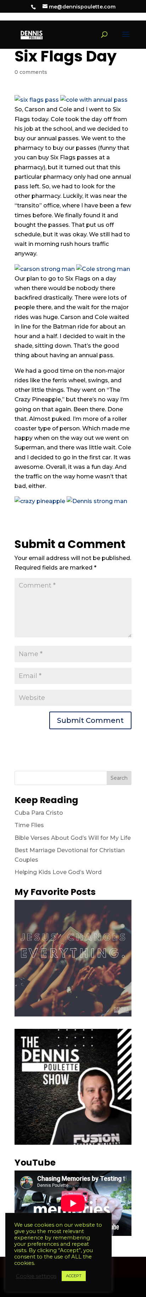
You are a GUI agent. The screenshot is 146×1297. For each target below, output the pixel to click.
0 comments (31, 72)
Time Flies (29, 825)
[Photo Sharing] (37, 99)
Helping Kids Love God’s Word (58, 872)
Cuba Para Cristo (39, 812)
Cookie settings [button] (36, 1276)
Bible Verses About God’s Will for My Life (73, 838)
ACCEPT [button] (74, 1275)
